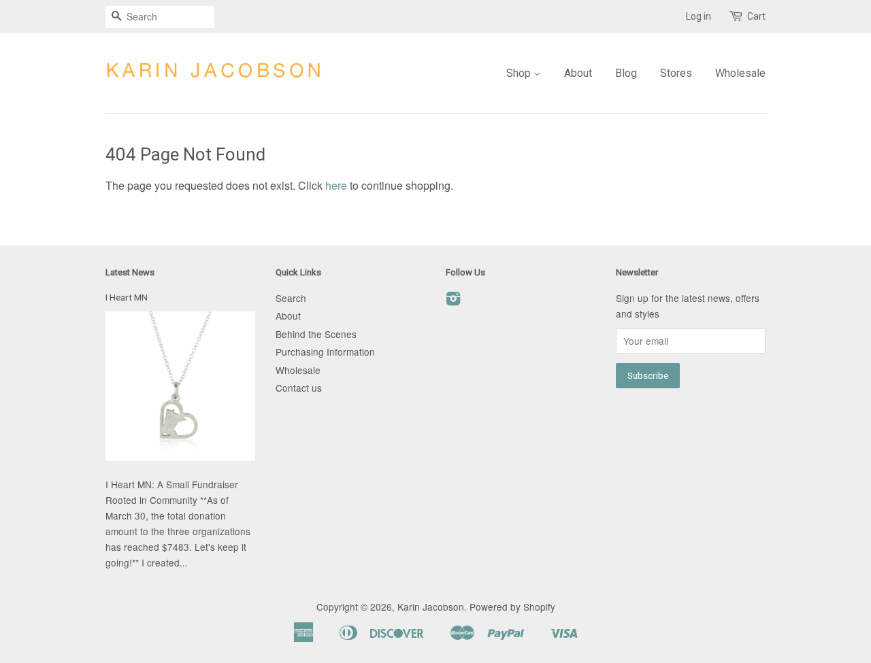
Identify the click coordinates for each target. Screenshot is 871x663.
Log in (698, 16)
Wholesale (740, 73)
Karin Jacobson (430, 606)
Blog (626, 73)
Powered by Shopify (512, 606)
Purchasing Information (325, 351)
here (336, 185)
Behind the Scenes (316, 334)
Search (291, 298)
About (578, 73)
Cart (756, 16)
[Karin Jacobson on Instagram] (453, 300)
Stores (676, 73)
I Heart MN (126, 297)
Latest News (129, 272)
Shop (519, 73)
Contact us (299, 387)
